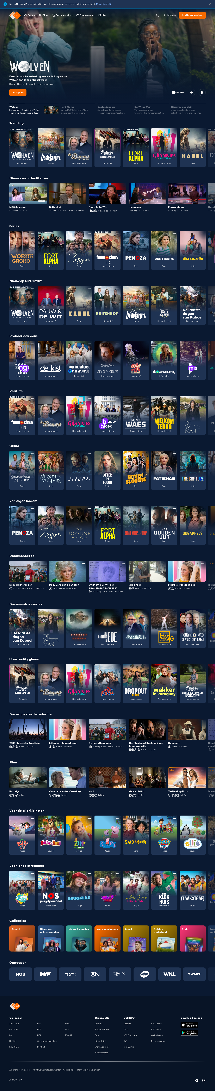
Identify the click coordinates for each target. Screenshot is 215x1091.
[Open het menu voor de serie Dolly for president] (146, 344)
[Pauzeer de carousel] (202, 92)
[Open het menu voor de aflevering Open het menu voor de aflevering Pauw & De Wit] (123, 186)
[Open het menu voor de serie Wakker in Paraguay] (174, 667)
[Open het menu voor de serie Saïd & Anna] (146, 818)
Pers (97, 1035)
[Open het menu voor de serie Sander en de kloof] (118, 344)
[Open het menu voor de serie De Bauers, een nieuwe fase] (89, 131)
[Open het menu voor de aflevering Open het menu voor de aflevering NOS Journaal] (44, 186)
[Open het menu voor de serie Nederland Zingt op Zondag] (32, 344)
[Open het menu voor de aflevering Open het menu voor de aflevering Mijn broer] (163, 563)
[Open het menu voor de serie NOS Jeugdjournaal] (61, 873)
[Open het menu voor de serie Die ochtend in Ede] (118, 612)
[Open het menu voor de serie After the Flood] (118, 453)
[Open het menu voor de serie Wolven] (32, 131)
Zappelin (127, 1024)
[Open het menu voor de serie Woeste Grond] (32, 234)
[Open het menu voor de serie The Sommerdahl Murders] (32, 453)
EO (10, 1035)
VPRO (67, 1024)
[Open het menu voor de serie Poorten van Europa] (89, 612)
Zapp (126, 1030)
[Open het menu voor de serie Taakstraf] (203, 873)
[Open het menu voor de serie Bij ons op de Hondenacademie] (174, 289)
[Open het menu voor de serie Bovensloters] (146, 453)
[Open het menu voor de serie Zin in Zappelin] (89, 818)
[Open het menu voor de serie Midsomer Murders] (61, 453)
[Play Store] (189, 1033)
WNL (67, 1030)
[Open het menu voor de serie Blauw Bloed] (118, 398)
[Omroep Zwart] (194, 974)
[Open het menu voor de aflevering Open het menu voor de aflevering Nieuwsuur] (163, 186)
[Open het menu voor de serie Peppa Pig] (118, 818)
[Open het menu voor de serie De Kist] (61, 344)
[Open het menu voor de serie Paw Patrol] (174, 818)
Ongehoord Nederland (47, 1041)
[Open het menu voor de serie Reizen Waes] (146, 398)
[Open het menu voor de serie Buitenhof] (118, 289)
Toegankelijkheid (102, 1030)
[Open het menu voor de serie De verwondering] (174, 344)
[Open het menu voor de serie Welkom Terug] (174, 398)
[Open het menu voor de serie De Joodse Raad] (89, 508)
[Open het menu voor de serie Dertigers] (174, 234)
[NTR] (70, 974)
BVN (125, 1041)
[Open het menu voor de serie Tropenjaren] (203, 234)
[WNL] (169, 974)
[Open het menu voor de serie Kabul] (203, 131)
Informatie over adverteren (88, 1070)
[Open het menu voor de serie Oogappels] (203, 508)
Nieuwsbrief (100, 1041)
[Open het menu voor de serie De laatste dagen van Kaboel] (203, 289)
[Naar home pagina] (15, 15)
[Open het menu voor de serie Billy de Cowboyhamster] (32, 818)
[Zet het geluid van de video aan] (191, 92)
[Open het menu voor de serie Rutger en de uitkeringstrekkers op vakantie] (203, 667)
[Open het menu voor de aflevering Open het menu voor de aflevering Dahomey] (202, 722)
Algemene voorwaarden (20, 1070)
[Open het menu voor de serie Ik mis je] (203, 344)
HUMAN (12, 1041)
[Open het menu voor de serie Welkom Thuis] (118, 873)
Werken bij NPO (102, 1047)
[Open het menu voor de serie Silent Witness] (89, 453)
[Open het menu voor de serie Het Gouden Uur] (174, 508)
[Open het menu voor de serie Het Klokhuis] (174, 873)
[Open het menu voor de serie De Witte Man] (203, 398)
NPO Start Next (130, 1035)
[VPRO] (120, 974)
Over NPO (99, 1024)
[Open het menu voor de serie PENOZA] (146, 234)
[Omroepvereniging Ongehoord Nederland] (95, 974)
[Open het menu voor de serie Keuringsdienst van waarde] (89, 344)
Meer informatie (104, 4)
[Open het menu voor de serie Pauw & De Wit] (61, 289)
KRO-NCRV (14, 1047)
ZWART (68, 1035)
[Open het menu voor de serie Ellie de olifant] (203, 818)
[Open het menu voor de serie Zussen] (89, 234)
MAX (39, 1024)
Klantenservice (101, 1053)
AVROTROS (14, 1024)
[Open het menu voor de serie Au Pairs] (118, 667)
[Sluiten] (209, 4)
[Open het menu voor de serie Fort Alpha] (146, 131)
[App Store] (189, 1025)
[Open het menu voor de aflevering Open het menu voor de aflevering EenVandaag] (202, 186)
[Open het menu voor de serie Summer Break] (32, 873)
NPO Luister (129, 1047)
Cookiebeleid (68, 1070)
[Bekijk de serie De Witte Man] (193, 415)
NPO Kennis (156, 1024)
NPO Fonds (156, 1030)
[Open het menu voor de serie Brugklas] (89, 873)
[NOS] (20, 974)
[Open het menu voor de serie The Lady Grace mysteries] (146, 873)
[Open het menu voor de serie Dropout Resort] (146, 667)
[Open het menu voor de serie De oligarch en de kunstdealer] (146, 612)
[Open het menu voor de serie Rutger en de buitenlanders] (118, 131)
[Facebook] (197, 1081)
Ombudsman (157, 1035)
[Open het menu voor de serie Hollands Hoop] (146, 508)
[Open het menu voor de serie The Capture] (203, 453)
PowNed (41, 1047)
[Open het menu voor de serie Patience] (174, 453)
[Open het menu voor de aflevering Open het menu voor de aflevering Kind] (123, 770)
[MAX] (145, 974)
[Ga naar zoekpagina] (157, 15)
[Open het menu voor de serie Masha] (61, 818)
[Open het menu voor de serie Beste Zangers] (61, 131)
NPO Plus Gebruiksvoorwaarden (47, 1070)
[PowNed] (45, 974)
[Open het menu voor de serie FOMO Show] (118, 234)
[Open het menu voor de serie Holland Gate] (203, 612)
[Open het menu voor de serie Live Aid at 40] (174, 612)
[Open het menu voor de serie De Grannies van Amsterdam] (174, 131)
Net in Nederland (158, 1041)
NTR (39, 1035)
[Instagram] (204, 1081)
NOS (39, 1030)
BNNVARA (13, 1030)
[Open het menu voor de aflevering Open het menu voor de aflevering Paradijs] (44, 770)
